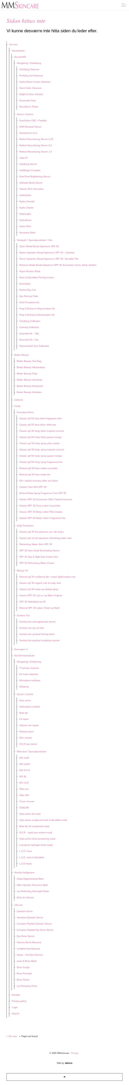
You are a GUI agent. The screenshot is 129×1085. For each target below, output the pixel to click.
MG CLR (24, 782)
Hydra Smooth (27, 201)
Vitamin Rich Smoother (31, 189)
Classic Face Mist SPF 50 (33, 487)
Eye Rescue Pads (28, 296)
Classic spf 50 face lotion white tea (37, 424)
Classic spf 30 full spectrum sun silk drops (41, 531)
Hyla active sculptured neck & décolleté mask (43, 820)
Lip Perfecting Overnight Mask (33, 891)
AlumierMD (20, 57)
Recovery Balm (27, 232)
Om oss (13, 44)
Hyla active (25, 700)
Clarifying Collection (29, 321)
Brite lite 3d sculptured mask (34, 826)
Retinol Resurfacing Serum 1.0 (35, 151)
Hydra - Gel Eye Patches (30, 954)
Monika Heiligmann (24, 872)
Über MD (24, 795)
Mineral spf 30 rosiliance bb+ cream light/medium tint (47, 576)
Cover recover (26, 801)
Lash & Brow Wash (27, 961)
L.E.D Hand (25, 863)
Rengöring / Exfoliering (29, 63)
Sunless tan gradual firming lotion (37, 634)
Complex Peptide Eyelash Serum (34, 923)
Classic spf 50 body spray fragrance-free (40, 462)
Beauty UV (22, 570)
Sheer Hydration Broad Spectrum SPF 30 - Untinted (46, 252)
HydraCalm (25, 195)
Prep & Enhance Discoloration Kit (36, 314)
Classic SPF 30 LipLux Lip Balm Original (40, 595)
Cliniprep (24, 686)
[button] (64, 1077)
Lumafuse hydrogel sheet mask (36, 845)
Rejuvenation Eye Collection (34, 346)
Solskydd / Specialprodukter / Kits (34, 240)
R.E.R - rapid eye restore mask (35, 832)
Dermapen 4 (21, 649)
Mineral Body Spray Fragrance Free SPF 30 (42, 493)
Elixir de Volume (25, 897)
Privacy (74, 1053)
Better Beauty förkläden (29, 392)
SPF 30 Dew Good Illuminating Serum (39, 550)
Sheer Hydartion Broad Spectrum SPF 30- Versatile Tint (48, 258)
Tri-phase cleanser (29, 668)
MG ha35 (24, 757)
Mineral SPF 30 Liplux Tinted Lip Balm (39, 608)
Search (15, 1013)
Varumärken (18, 50)
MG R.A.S (24, 770)
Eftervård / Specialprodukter (32, 751)
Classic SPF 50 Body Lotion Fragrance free (42, 518)
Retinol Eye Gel (27, 290)
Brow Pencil (23, 979)
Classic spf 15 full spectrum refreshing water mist (45, 538)
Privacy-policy (19, 1001)
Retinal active (26, 731)
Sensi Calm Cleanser (30, 88)
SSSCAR (24, 807)
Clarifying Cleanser (29, 69)
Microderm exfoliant (29, 680)
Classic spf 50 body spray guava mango (40, 455)
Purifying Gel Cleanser (31, 75)
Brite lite (23, 713)
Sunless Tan (23, 615)
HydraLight (25, 213)
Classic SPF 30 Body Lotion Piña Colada (40, 511)
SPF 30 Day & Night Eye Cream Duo (38, 556)
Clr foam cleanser (28, 674)
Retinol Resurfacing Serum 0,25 (36, 139)
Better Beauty (21, 354)
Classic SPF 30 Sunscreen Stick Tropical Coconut (45, 499)
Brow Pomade (24, 973)
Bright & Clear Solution (31, 94)
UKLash (18, 905)
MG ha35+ (25, 764)
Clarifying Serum (28, 164)
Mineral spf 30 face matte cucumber (38, 468)
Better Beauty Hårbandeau (31, 367)
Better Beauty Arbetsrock (30, 386)
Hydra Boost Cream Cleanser (35, 81)
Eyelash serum (25, 911)
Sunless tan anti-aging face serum (37, 621)
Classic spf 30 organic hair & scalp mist (40, 583)
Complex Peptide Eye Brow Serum (35, 930)
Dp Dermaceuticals (24, 655)
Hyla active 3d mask (30, 813)
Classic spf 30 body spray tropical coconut (41, 449)
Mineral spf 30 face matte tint (34, 474)
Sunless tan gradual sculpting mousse (39, 640)
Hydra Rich (25, 226)
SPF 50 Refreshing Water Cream (36, 563)
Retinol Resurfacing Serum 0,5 (35, 145)
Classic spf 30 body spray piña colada (39, 443)
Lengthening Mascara (28, 948)
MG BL (23, 776)
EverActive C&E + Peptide (33, 120)
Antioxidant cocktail (29, 706)
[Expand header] (124, 5)
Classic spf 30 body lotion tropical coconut (41, 431)
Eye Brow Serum (26, 936)
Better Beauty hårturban (29, 379)
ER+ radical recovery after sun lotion (38, 480)
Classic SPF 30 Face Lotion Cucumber (39, 505)
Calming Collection (29, 327)
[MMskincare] (20, 5)
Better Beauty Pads (27, 373)
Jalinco (68, 1063)
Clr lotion (24, 719)
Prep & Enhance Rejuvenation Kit (37, 308)
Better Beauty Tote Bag (29, 361)
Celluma (18, 399)
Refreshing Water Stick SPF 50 (35, 544)
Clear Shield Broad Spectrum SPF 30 (39, 246)
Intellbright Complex (29, 170)
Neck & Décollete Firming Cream (36, 277)
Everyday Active (25, 412)
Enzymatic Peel (27, 100)
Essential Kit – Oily (29, 333)
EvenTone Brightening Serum (34, 176)
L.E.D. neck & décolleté (31, 857)
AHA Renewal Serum (30, 126)
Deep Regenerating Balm (30, 878)
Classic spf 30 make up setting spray (38, 589)
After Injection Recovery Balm (32, 885)
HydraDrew (25, 220)
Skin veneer (25, 737)
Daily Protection (25, 525)
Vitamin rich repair (29, 725)
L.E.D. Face (25, 851)
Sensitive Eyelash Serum (30, 917)
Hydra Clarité (26, 207)
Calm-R (23, 157)
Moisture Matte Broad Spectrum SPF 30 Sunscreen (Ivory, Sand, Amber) (57, 265)
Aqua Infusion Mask (29, 271)
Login (15, 1007)
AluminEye (25, 283)
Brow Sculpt (23, 967)
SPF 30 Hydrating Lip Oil (32, 601)
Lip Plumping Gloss (27, 986)
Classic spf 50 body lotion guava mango (40, 437)
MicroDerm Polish (28, 106)
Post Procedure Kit (29, 302)
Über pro (24, 789)
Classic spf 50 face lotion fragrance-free (40, 418)
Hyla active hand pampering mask (37, 838)
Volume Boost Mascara (29, 942)
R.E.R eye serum (28, 744)
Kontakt (16, 994)
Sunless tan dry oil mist (31, 628)
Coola (17, 406)
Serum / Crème (25, 114)
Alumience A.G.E (28, 133)
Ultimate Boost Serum (30, 182)
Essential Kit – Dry (29, 339)
